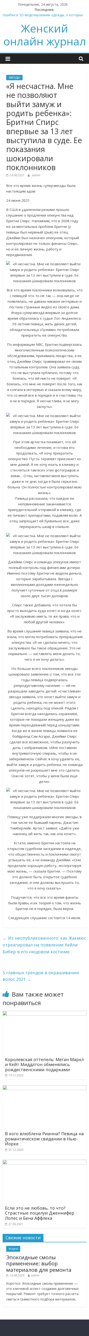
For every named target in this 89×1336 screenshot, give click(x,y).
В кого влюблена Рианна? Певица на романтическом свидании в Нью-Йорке (44, 1139)
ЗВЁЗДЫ (14, 78)
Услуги (13, 1249)
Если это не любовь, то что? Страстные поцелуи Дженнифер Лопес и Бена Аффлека (39, 1213)
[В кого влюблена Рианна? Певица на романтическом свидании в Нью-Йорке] (44, 1088)
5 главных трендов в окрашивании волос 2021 (41, 976)
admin (36, 175)
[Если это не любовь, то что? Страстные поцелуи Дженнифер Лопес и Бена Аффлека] (44, 1162)
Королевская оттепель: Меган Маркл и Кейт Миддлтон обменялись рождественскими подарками (44, 1064)
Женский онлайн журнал (44, 34)
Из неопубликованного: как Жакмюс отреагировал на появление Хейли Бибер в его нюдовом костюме (44, 944)
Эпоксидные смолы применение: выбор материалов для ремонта (38, 1263)
